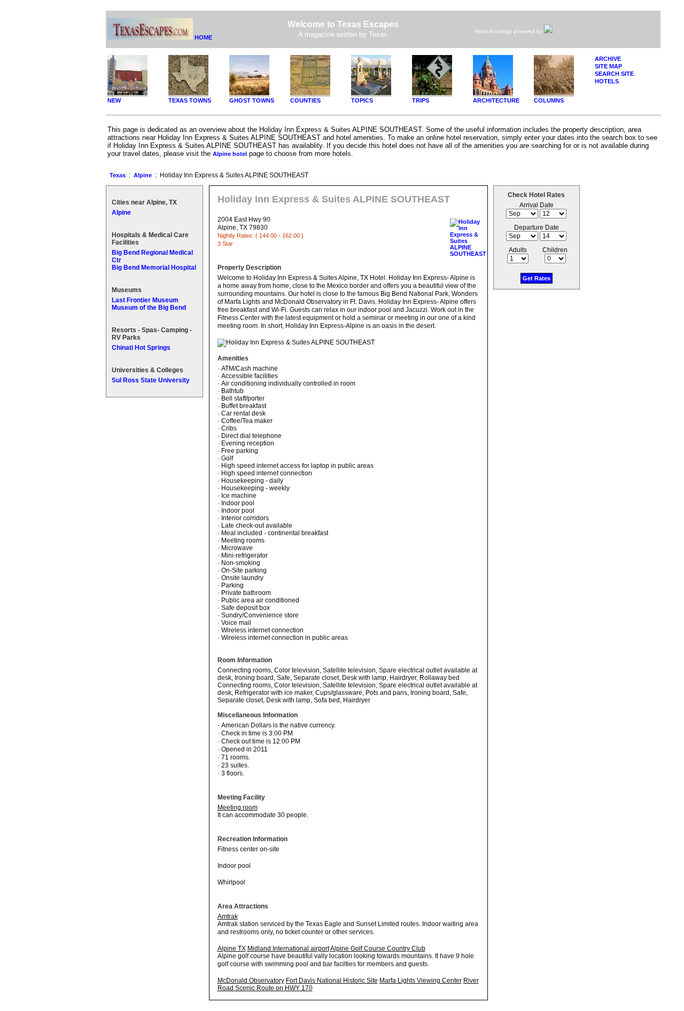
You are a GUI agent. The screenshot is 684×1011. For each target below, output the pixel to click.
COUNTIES (305, 100)
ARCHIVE (608, 59)
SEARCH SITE (614, 73)
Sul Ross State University (151, 380)
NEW (114, 100)
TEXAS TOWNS (189, 100)
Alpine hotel (230, 154)
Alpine (143, 175)
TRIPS (420, 100)
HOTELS (607, 81)
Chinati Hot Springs (141, 347)
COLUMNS (549, 100)
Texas (118, 175)
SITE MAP (608, 66)
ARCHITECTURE (496, 100)
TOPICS (362, 100)
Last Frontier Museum (145, 300)
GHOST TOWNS (251, 100)
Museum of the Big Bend (149, 307)
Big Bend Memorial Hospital (154, 267)
